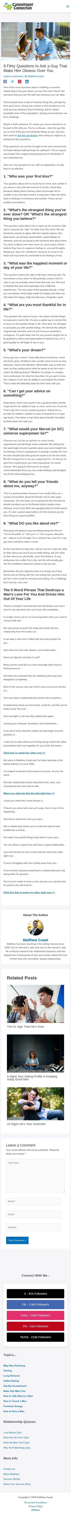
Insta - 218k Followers (35, 1315)
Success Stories (11, 1479)
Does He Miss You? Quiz (16, 1442)
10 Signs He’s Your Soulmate (26, 1124)
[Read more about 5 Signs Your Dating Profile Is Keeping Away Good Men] (35, 1053)
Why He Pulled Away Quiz (16, 1448)
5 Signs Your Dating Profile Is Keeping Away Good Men (32, 1078)
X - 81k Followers (35, 1293)
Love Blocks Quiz (12, 1432)
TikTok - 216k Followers (35, 1337)
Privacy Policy (35, 1506)
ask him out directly (27, 135)
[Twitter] (12, 81)
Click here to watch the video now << (24, 753)
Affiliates (35, 1510)
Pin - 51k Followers (35, 1326)
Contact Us (9, 1469)
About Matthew (11, 1474)
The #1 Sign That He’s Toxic (25, 1026)
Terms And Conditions (35, 1502)
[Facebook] (5, 81)
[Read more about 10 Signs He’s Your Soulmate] (35, 1103)
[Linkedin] (27, 81)
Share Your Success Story (17, 1484)
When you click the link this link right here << (28, 793)
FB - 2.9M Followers (35, 1304)
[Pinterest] (19, 81)
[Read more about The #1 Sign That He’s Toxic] (35, 1003)
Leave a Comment (13, 76)
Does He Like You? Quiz (16, 1437)
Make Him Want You (14, 1391)
